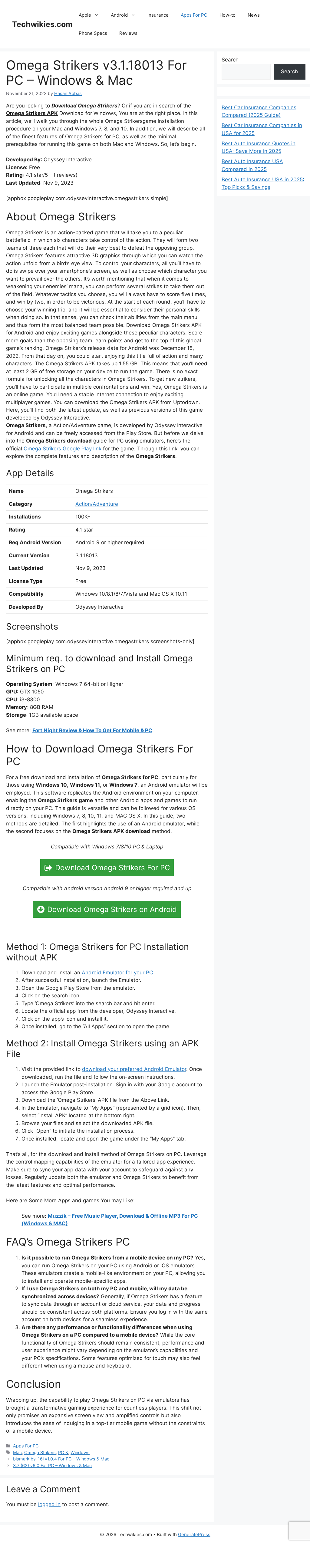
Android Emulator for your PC (117, 973)
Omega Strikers (40, 1452)
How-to (227, 15)
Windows (80, 1452)
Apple (85, 15)
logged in (49, 1504)
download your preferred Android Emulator (134, 1069)
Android (119, 15)
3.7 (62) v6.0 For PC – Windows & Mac (52, 1465)
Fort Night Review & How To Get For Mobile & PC (92, 730)
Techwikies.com (42, 24)
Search (230, 60)
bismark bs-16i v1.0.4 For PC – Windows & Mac (61, 1458)
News (254, 15)
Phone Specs (93, 33)
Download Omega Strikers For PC (112, 867)
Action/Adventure (96, 504)
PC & (63, 1452)
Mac (17, 1452)
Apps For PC (194, 15)
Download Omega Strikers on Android (112, 909)
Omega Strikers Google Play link (62, 449)
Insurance (158, 15)
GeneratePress (194, 1534)
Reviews (128, 33)
